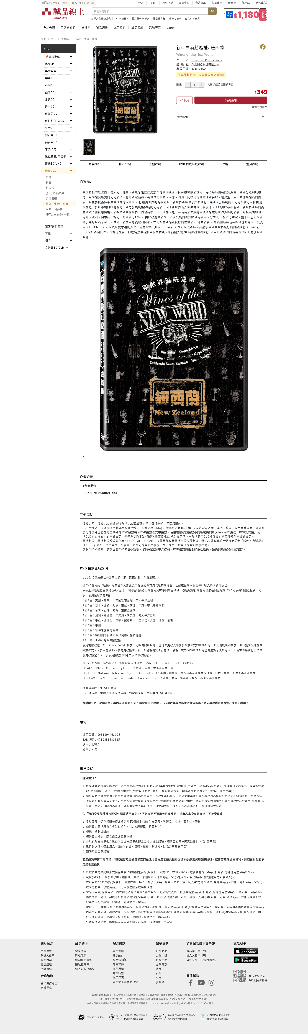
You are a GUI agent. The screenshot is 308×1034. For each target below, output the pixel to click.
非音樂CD (51, 135)
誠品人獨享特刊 (196, 955)
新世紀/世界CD (54, 121)
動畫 (49, 182)
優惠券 (232, 2)
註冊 (153, 2)
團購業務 (46, 987)
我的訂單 (200, 2)
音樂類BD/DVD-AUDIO (57, 247)
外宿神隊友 (159, 18)
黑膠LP (49, 64)
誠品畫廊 (137, 27)
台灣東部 (161, 964)
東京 (159, 977)
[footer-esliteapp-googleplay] (245, 959)
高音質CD (51, 142)
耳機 (48, 233)
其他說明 (155, 164)
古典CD (50, 99)
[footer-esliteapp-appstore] (245, 950)
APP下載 (168, 2)
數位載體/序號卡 (55, 156)
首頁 (43, 39)
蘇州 (159, 973)
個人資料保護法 (85, 969)
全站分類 (49, 27)
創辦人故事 (48, 955)
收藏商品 (217, 2)
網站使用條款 (83, 960)
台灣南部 (161, 960)
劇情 (49, 177)
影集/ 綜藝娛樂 (55, 193)
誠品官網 (118, 951)
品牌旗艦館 (68, 27)
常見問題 (80, 951)
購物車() (261, 2)
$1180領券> (121, 18)
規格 (225, 164)
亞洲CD (50, 85)
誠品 (119, 955)
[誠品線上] (63, 13)
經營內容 (46, 960)
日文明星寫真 (192, 18)
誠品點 (246, 2)
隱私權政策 (82, 964)
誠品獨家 (120, 27)
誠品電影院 (120, 960)
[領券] (245, 14)
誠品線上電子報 (196, 951)
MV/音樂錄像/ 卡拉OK (60, 214)
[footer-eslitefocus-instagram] (211, 982)
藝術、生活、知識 (86, 39)
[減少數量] (188, 85)
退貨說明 (252, 164)
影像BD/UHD (53, 163)
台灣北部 (161, 951)
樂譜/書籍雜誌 (54, 226)
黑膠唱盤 (50, 71)
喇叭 (48, 240)
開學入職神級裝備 (101, 18)
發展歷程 (46, 964)
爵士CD (50, 106)
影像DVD (66, 39)
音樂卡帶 (50, 149)
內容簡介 (95, 164)
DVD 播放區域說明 (191, 164)
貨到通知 (231, 100)
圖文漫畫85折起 (140, 18)
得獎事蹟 (46, 969)
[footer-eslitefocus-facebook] (190, 982)
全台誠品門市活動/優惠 (201, 960)
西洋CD (50, 92)
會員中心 (184, 2)
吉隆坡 (160, 982)
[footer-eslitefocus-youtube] (201, 982)
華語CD (50, 78)
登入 (141, 2)
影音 (53, 39)
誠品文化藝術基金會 (125, 982)
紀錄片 (50, 188)
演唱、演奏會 (54, 209)
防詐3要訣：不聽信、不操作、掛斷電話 (70, 2)
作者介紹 (125, 164)
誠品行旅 (118, 973)
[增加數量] (201, 85)
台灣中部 (161, 955)
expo (170, 27)
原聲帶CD (51, 113)
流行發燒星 (175, 18)
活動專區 (155, 27)
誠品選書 (102, 27)
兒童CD (50, 128)
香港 (159, 969)
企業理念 (46, 951)
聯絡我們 (80, 955)
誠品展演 (118, 968)
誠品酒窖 (118, 977)
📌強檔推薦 (52, 56)
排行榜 (85, 27)
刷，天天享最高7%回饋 (201, 74)
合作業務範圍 (49, 983)
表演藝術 (51, 198)
